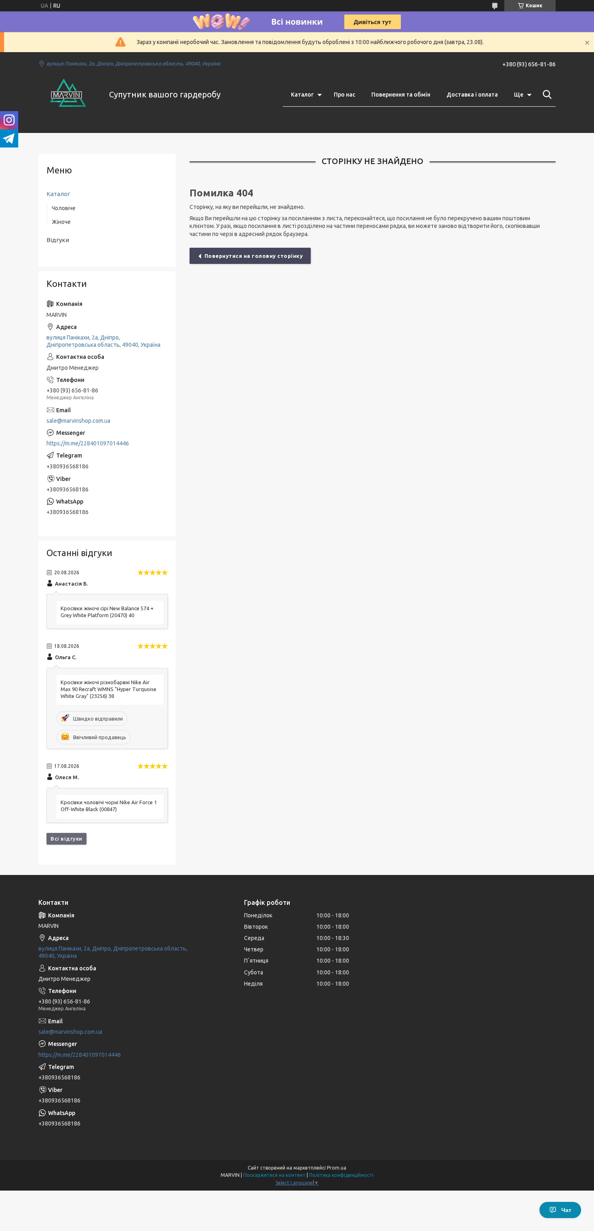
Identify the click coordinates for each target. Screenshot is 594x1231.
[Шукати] (545, 94)
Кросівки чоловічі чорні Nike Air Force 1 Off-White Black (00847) (109, 805)
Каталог (302, 94)
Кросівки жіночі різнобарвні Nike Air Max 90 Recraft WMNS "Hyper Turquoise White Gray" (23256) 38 (108, 689)
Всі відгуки (66, 838)
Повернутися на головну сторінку (253, 256)
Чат (566, 1210)
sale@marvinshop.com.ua (78, 420)
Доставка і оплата (472, 94)
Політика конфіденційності (341, 1175)
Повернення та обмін (400, 94)
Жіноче (61, 222)
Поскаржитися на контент (274, 1175)
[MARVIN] (68, 95)
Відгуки (57, 239)
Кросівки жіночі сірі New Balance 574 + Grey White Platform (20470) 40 (107, 611)
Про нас (344, 94)
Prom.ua (336, 1167)
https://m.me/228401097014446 (87, 443)
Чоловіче (64, 208)
